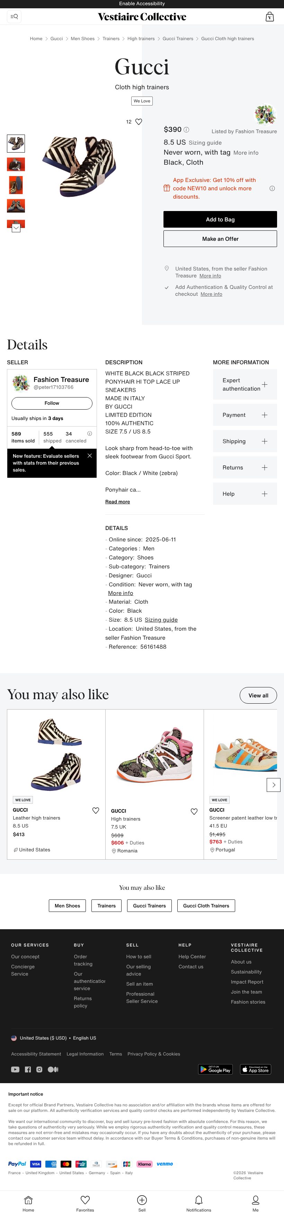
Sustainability (246, 972)
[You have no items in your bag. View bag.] (270, 16)
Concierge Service (23, 970)
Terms (115, 1054)
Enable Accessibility (142, 3)
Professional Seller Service (142, 997)
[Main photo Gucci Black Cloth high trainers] (16, 144)
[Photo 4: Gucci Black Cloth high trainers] (16, 206)
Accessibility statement (36, 1054)
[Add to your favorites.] (96, 810)
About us (241, 962)
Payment (234, 415)
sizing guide (205, 142)
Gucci (57, 38)
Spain (115, 1173)
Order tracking (83, 960)
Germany (97, 1173)
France (14, 1173)
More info (246, 152)
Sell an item (139, 984)
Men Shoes (83, 38)
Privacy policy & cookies (153, 1054)
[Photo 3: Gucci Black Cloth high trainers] (16, 185)
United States (72, 1173)
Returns (233, 467)
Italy (129, 1173)
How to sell (138, 956)
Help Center (192, 956)
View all (258, 695)
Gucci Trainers (178, 38)
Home (36, 38)
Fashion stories (248, 1002)
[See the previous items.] (16, 134)
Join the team (246, 992)
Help (229, 494)
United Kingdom (40, 1173)
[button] (270, 16)
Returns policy (83, 1002)
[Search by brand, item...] (14, 16)
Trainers (111, 38)
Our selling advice (138, 970)
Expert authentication (241, 384)
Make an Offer (220, 239)
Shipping (234, 441)
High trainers (141, 38)
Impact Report (247, 982)
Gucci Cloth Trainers (206, 905)
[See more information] (272, 188)
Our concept (25, 956)
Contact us (191, 966)
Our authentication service (90, 981)
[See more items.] (16, 228)
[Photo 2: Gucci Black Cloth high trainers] (16, 164)
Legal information (85, 1054)
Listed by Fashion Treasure (244, 131)
